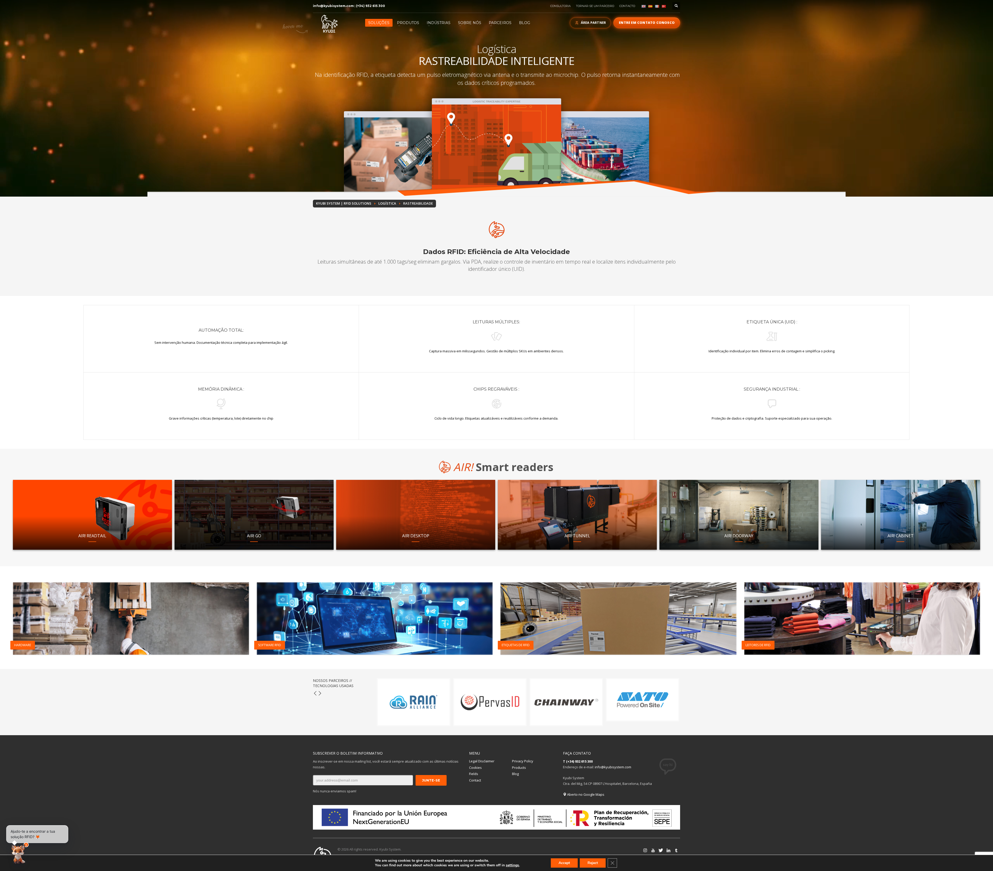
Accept (564, 862)
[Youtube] (645, 850)
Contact (475, 780)
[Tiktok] (676, 850)
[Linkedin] (661, 850)
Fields (473, 773)
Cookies (475, 767)
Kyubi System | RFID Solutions (343, 203)
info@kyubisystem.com (333, 6)
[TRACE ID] (413, 702)
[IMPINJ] (490, 702)
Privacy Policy (522, 761)
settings (512, 865)
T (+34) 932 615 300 (578, 761)
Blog (515, 773)
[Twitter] (653, 850)
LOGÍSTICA (387, 203)
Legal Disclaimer (481, 761)
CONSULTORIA (560, 6)
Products (519, 767)
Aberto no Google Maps (585, 794)
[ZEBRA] (566, 702)
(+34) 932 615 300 (370, 6)
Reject (593, 862)
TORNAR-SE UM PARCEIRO (595, 6)
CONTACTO (627, 6)
